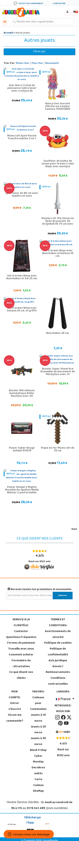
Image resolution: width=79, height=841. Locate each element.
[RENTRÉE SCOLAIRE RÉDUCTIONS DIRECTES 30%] (22, 256)
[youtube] (66, 723)
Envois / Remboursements (58, 669)
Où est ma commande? (14, 718)
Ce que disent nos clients (21, 675)
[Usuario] (67, 12)
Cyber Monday (38, 759)
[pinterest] (61, 723)
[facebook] (64, 717)
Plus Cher (37, 63)
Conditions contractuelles (58, 681)
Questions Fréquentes (21, 637)
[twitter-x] (69, 717)
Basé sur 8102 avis (39, 558)
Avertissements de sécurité (58, 634)
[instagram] (58, 717)
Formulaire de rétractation (21, 664)
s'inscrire (14, 709)
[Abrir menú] (5, 22)
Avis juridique (58, 661)
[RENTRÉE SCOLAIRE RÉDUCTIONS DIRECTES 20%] (57, 141)
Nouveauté (52, 63)
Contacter (21, 631)
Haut (74, 529)
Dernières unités (38, 771)
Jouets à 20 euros (38, 730)
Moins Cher (22, 63)
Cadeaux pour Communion (38, 703)
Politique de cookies (58, 643)
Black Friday (38, 750)
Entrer (14, 703)
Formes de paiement (21, 643)
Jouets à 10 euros (38, 718)
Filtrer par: (39, 52)
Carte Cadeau (38, 782)
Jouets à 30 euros (38, 741)
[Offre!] (57, 83)
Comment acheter (21, 655)
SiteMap (38, 791)
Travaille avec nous (21, 649)
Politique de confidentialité (58, 652)
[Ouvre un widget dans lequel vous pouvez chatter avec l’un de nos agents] (29, 834)
